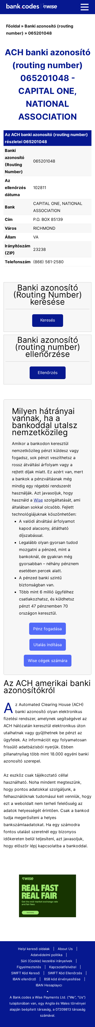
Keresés (47, 320)
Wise (38, 500)
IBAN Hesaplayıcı (49, 985)
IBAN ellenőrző (24, 979)
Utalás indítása (47, 644)
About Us (65, 949)
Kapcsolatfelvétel (62, 967)
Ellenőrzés (48, 372)
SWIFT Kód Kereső (25, 973)
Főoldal (13, 26)
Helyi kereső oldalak (34, 949)
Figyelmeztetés (29, 967)
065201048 (40, 33)
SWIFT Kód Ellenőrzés (65, 973)
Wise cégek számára (47, 660)
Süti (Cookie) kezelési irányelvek (46, 961)
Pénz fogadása (47, 628)
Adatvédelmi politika (46, 955)
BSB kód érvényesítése (62, 979)
